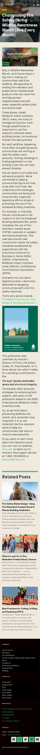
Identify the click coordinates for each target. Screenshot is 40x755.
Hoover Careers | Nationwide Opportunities (18, 658)
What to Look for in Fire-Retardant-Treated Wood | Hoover (19, 558)
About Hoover (7, 650)
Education (6, 652)
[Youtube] (37, 739)
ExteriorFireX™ (7, 684)
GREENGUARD (8, 715)
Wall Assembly (8, 712)
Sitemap (5, 670)
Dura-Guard (6, 697)
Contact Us (6, 663)
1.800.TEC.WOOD (14, 734)
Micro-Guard (7, 695)
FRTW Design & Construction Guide (17, 709)
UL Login (6, 718)
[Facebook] (13, 739)
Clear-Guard (7, 690)
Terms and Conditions (10, 665)
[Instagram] (19, 739)
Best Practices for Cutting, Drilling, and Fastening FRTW (20, 610)
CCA (4, 687)
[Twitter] (25, 739)
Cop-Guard (6, 692)
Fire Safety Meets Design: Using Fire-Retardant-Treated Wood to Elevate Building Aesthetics (18, 507)
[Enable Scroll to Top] (36, 750)
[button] (38, 4)
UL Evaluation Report (11, 721)
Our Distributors (8, 655)
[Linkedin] (31, 739)
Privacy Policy (7, 668)
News (4, 660)
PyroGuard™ (6, 682)
